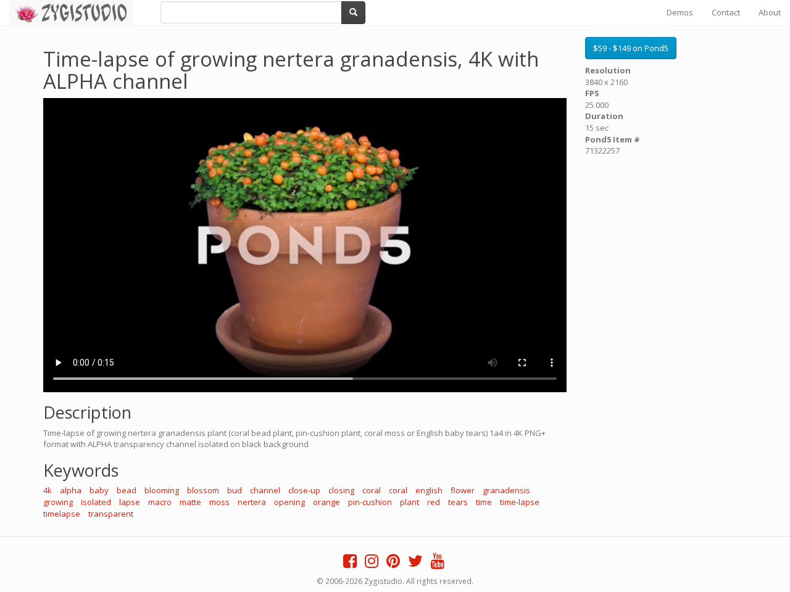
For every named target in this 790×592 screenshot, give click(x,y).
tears (458, 502)
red (433, 502)
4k (47, 490)
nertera (252, 502)
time (484, 502)
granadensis (506, 490)
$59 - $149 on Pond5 (630, 48)
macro (160, 502)
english (429, 490)
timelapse (61, 513)
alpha (70, 490)
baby (99, 490)
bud (234, 490)
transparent (110, 513)
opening (289, 502)
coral (371, 490)
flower (463, 490)
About (770, 12)
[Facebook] (350, 563)
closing (341, 490)
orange (326, 502)
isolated (96, 502)
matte (190, 502)
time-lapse (519, 502)
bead (126, 490)
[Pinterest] (393, 563)
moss (219, 502)
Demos (680, 12)
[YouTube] (437, 563)
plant (409, 502)
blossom (203, 490)
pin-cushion (370, 502)
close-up (304, 490)
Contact (726, 12)
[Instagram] (371, 563)
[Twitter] (415, 563)
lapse (129, 502)
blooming (161, 490)
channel (265, 490)
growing (58, 502)
